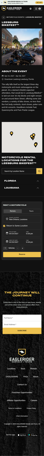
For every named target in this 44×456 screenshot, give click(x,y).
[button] (22, 181)
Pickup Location (14, 217)
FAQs (25, 377)
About (35, 377)
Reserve (22, 254)
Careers (34, 401)
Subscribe (22, 331)
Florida (10, 181)
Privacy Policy (31, 408)
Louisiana (11, 188)
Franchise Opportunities (22, 393)
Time (27, 232)
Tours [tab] (31, 211)
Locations (11, 369)
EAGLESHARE (12, 377)
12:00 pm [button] (29, 234)
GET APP (39, 2)
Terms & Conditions (15, 408)
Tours (23, 369)
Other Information (22, 416)
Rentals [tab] (13, 211)
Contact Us (22, 385)
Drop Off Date (13, 240)
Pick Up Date (12, 232)
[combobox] (22, 218)
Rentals (33, 369)
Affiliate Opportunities (16, 401)
